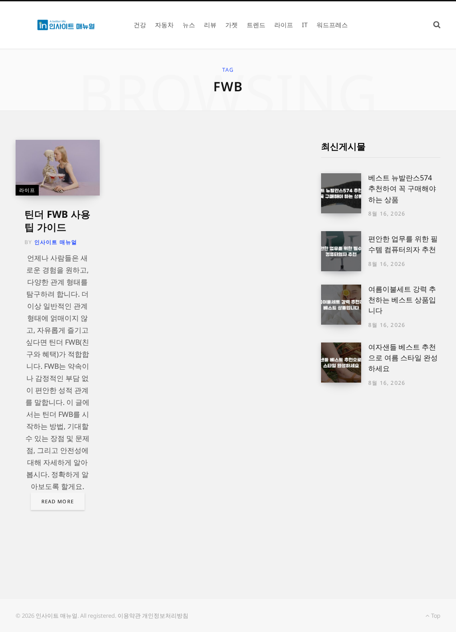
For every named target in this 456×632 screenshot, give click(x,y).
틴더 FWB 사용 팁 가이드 (57, 220)
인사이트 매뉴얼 (55, 242)
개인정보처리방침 (165, 616)
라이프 (27, 190)
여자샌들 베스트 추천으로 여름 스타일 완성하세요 (403, 358)
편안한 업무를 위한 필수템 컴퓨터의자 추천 (403, 244)
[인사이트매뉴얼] (66, 25)
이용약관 (129, 616)
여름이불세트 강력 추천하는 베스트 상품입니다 (402, 300)
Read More (57, 501)
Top (435, 616)
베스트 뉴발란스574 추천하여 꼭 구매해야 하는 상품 (402, 188)
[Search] (436, 24)
